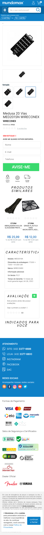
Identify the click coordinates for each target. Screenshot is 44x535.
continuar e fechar (34, 520)
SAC (9, 369)
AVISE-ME (21, 167)
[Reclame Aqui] (29, 448)
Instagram (14, 359)
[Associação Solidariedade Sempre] (9, 468)
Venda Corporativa (28, 506)
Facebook (13, 364)
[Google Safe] (23, 440)
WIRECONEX (9, 121)
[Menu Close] (4, 10)
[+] (34, 296)
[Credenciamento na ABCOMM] (10, 450)
